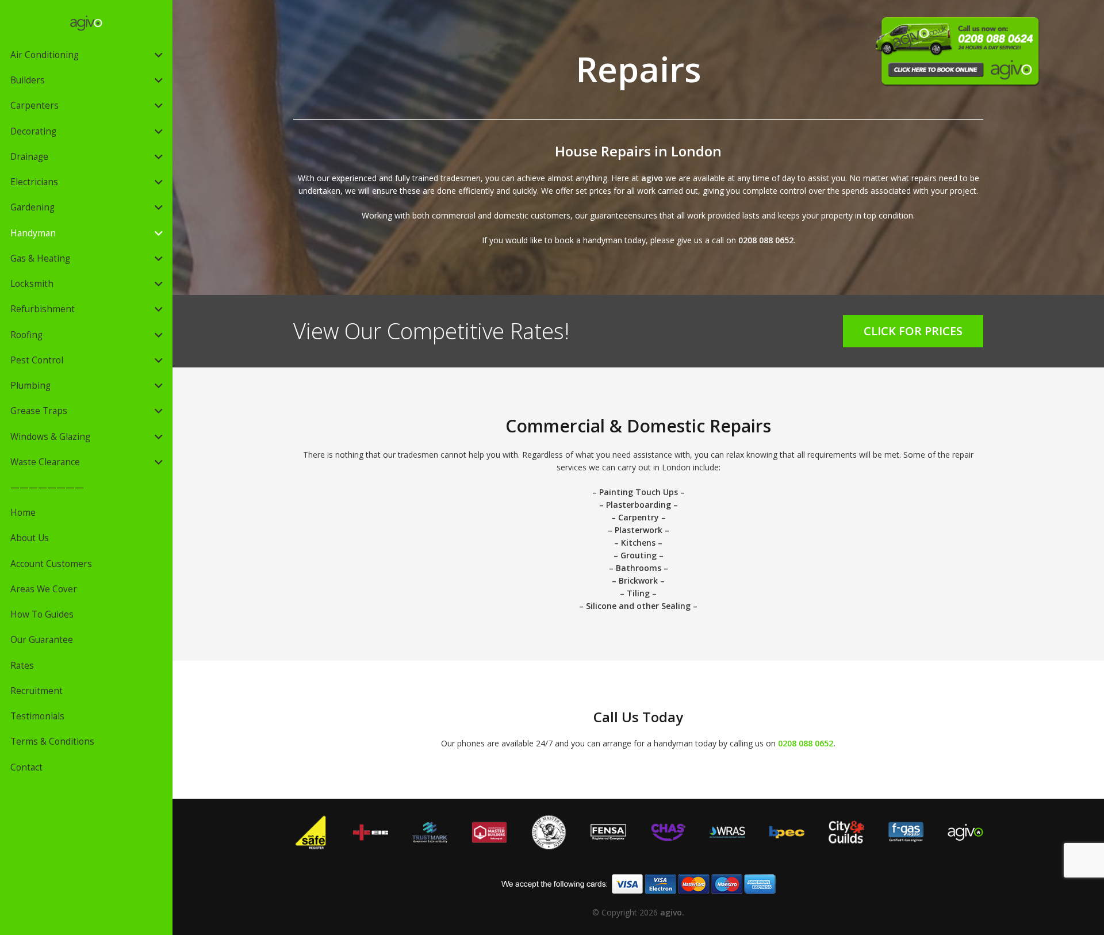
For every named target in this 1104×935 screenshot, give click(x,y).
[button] (158, 55)
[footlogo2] (370, 832)
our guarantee (601, 215)
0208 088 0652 (765, 240)
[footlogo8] (965, 832)
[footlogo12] (905, 832)
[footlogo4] (548, 832)
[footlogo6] (667, 832)
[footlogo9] (727, 832)
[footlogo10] (786, 832)
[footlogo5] (429, 832)
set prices (593, 190)
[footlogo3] (489, 832)
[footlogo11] (846, 832)
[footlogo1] (310, 832)
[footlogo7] (608, 832)
